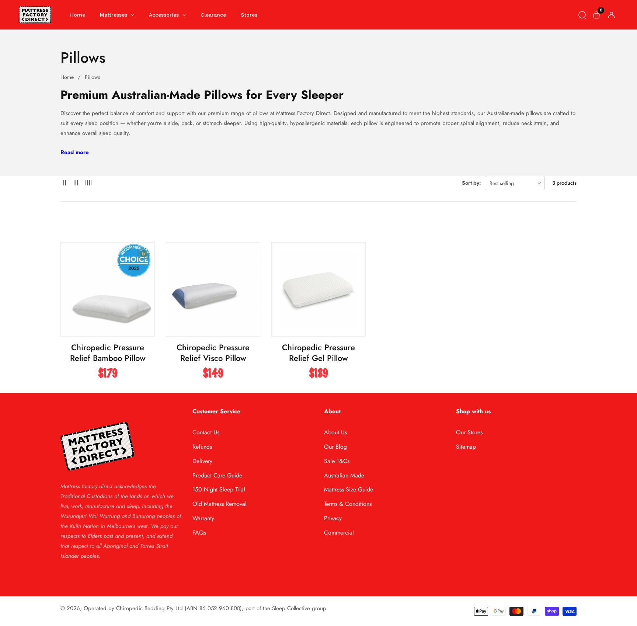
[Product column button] (64, 183)
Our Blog (335, 446)
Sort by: (471, 183)
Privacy (333, 518)
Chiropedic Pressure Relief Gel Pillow (318, 352)
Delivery (202, 461)
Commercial (339, 532)
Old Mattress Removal (219, 504)
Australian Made (344, 475)
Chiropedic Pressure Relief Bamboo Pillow (108, 352)
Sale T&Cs (336, 461)
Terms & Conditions (348, 504)
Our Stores (469, 432)
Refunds (202, 446)
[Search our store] (582, 15)
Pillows (92, 77)
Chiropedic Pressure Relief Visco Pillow (213, 352)
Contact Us (205, 432)
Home (67, 77)
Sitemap (466, 446)
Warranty (203, 518)
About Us (335, 432)
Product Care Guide (217, 475)
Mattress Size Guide (348, 489)
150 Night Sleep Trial (218, 489)
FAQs (199, 532)
